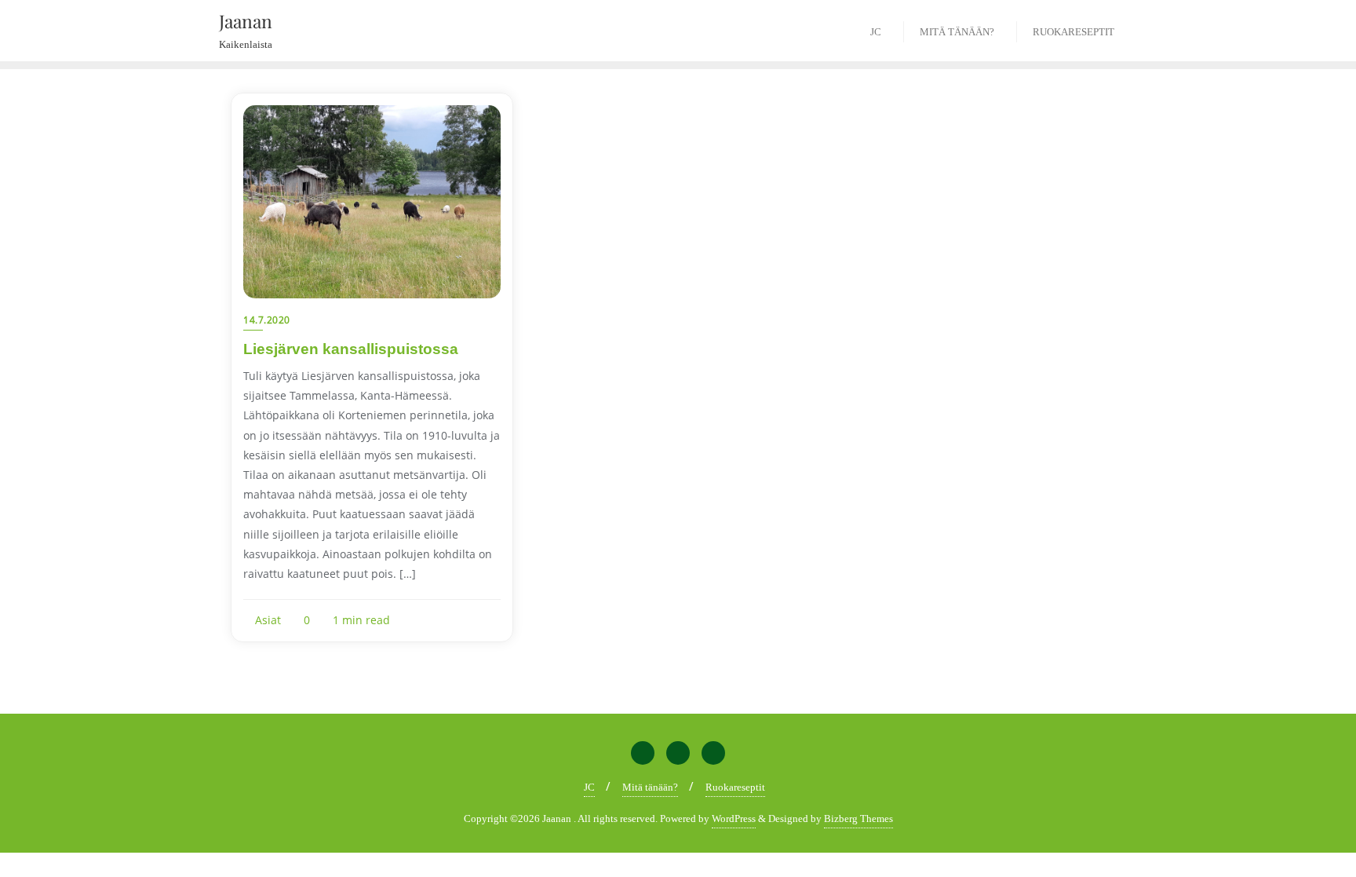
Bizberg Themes (858, 818)
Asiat (266, 619)
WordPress (734, 818)
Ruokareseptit (735, 787)
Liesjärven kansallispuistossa (350, 349)
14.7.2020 (266, 320)
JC (589, 787)
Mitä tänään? (650, 787)
